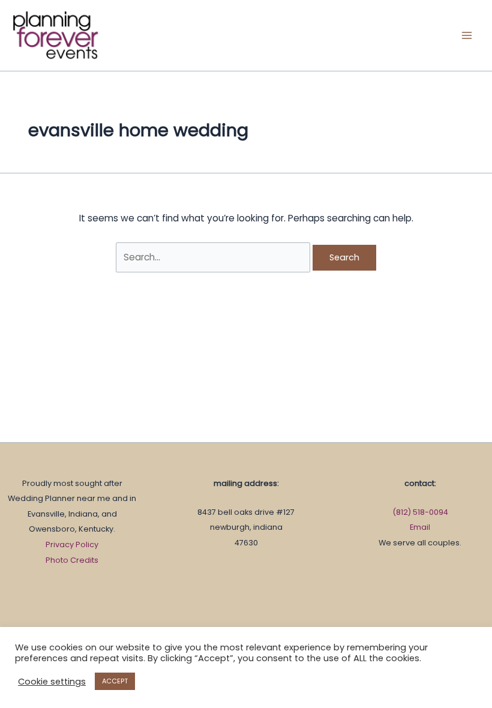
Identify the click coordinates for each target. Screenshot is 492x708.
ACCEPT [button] (115, 681)
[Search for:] (214, 257)
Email (420, 527)
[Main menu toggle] (467, 35)
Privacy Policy (72, 544)
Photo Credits (72, 560)
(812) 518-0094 (420, 512)
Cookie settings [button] (52, 681)
